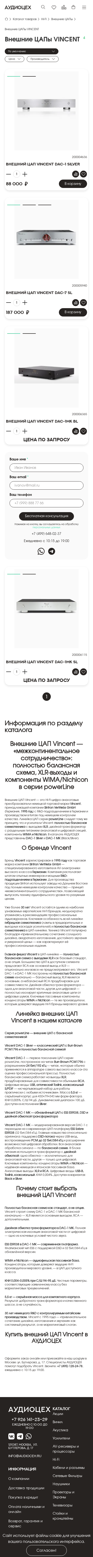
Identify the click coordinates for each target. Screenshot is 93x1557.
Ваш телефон (21, 495)
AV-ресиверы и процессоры (66, 1449)
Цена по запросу (46, 439)
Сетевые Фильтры (67, 1476)
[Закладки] (54, 7)
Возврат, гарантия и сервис (25, 1524)
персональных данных (46, 527)
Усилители (61, 1438)
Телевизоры (62, 1505)
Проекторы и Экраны (63, 1495)
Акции (58, 1414)
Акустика (60, 1430)
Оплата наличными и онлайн (26, 1509)
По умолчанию (17, 51)
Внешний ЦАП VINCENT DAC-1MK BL (42, 421)
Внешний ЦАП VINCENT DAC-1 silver (43, 164)
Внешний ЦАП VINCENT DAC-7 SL (39, 292)
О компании (18, 1479)
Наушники (61, 1484)
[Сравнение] (63, 7)
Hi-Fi (56, 1459)
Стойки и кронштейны (63, 1516)
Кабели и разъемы (69, 1468)
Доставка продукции (26, 1488)
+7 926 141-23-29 (29, 1419)
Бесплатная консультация (46, 516)
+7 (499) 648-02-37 (46, 534)
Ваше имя (19, 459)
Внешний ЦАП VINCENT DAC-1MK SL (42, 662)
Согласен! (46, 1550)
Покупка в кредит (23, 1497)
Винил (58, 1422)
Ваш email (19, 477)
